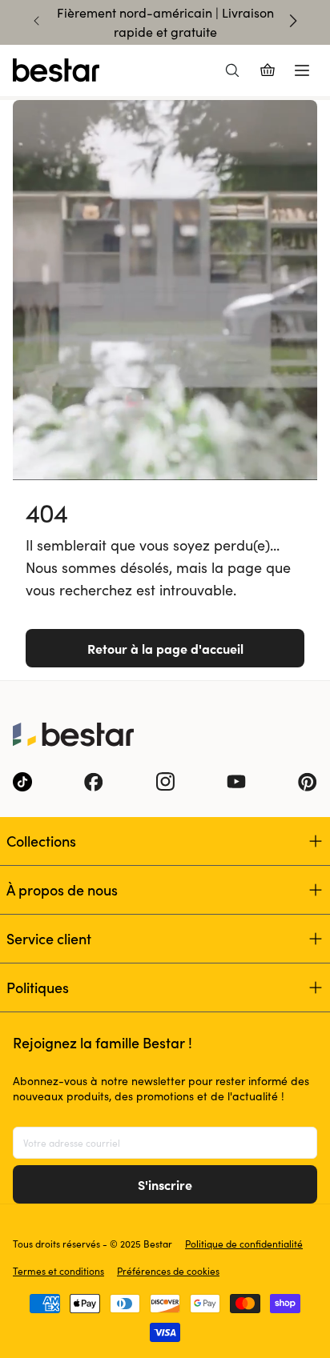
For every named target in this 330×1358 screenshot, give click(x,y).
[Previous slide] (37, 21)
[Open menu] (302, 70)
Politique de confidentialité (244, 1243)
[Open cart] (268, 70)
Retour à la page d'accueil (165, 648)
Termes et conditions (58, 1270)
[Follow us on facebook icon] (93, 781)
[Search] (232, 70)
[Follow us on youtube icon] (236, 781)
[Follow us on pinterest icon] (307, 781)
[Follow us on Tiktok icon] (22, 781)
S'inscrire (165, 1184)
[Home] (56, 70)
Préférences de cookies (168, 1270)
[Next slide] (293, 21)
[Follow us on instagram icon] (165, 781)
